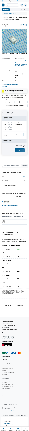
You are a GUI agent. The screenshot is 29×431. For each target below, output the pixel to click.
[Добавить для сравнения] (23, 25)
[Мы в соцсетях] (4, 337)
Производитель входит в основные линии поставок (21, 65)
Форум (4, 395)
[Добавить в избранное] (21, 25)
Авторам (4, 374)
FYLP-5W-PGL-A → (22, 305)
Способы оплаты (6, 388)
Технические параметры (11, 165)
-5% (3, 30)
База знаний (5, 392)
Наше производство (8, 372)
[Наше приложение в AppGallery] (7, 345)
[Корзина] (25, 5)
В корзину (20, 150)
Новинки (4, 366)
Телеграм (9, 102)
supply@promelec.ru (9, 329)
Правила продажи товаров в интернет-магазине (13, 381)
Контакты (4, 361)
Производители (6, 365)
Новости (4, 359)
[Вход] (22, 5)
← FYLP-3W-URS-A (9, 305)
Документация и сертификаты (10, 84)
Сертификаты (6, 390)
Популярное (5, 394)
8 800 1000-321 (7, 321)
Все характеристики (7, 82)
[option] (14, 41)
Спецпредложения (7, 368)
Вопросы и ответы (7, 386)
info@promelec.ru (8, 325)
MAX (22, 102)
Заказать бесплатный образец (14, 105)
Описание (4, 86)
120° (24, 176)
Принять (8, 426)
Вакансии (4, 370)
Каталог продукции (7, 363)
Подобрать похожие (10, 185)
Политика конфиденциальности (10, 410)
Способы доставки (7, 384)
